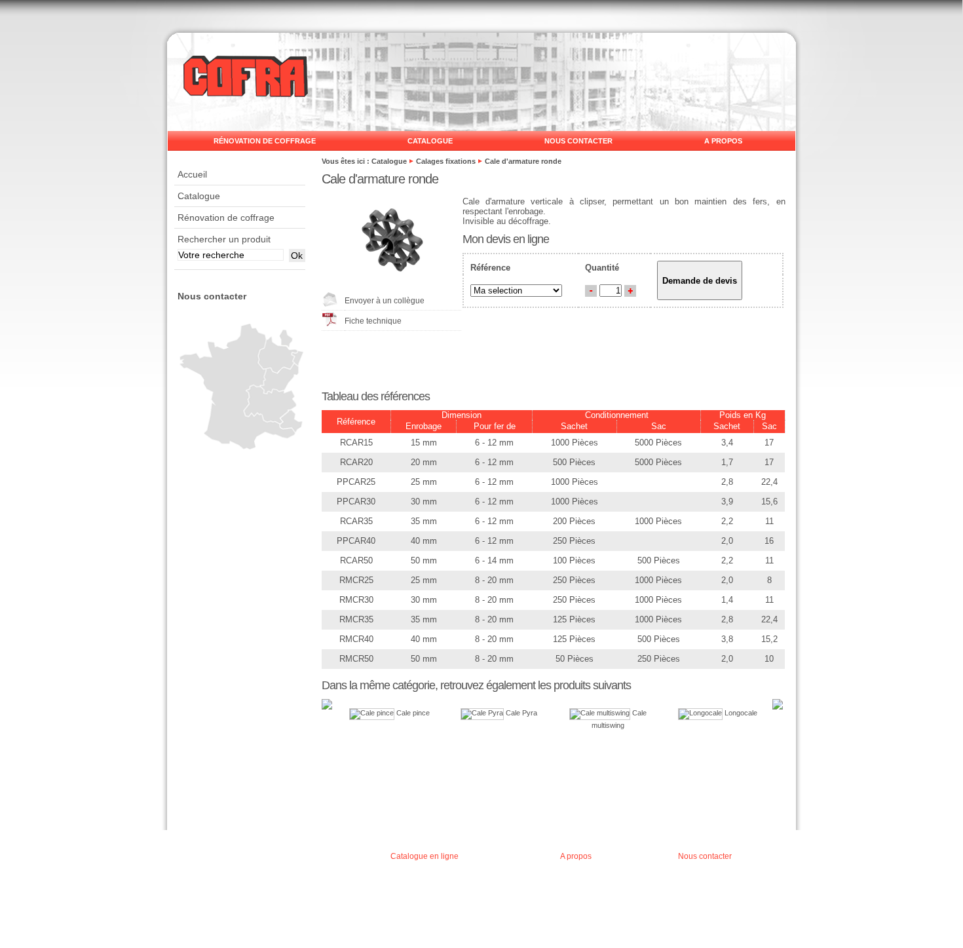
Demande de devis (699, 281)
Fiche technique (373, 321)
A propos (723, 141)
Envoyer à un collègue (385, 300)
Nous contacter (578, 141)
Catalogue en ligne (424, 856)
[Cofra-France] (245, 93)
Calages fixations (446, 161)
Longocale (740, 713)
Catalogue (430, 141)
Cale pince (412, 713)
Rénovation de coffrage (265, 141)
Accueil (192, 174)
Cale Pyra (520, 713)
